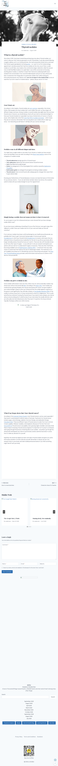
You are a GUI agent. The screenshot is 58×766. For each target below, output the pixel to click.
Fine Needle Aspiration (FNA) (42, 291)
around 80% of (8, 426)
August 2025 (29, 703)
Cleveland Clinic (8, 422)
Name (4, 563)
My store (51, 723)
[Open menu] (55, 3)
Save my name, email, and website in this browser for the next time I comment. (23, 567)
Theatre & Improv (9, 723)
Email (23, 563)
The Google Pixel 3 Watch (11, 518)
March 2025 (29, 707)
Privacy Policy (18, 736)
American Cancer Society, (20, 416)
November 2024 (29, 710)
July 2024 (29, 718)
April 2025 (29, 705)
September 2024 (29, 714)
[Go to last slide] (4, 512)
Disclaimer (40, 736)
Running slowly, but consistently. (42, 518)
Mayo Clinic (39, 285)
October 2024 (29, 712)
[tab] (27, 526)
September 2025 (29, 701)
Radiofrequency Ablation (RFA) (27, 247)
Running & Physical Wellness (29, 44)
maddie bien (26, 50)
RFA (25, 285)
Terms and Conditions (30, 736)
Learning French (41, 723)
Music (18, 723)
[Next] (54, 512)
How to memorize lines (8, 484)
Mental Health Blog (28, 723)
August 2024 (29, 716)
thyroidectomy (8, 238)
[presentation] (15, 506)
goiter (28, 64)
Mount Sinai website (38, 154)
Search (3, 694)
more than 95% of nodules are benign (34, 118)
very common (33, 108)
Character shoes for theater (48, 484)
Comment (5, 544)
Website (42, 563)
